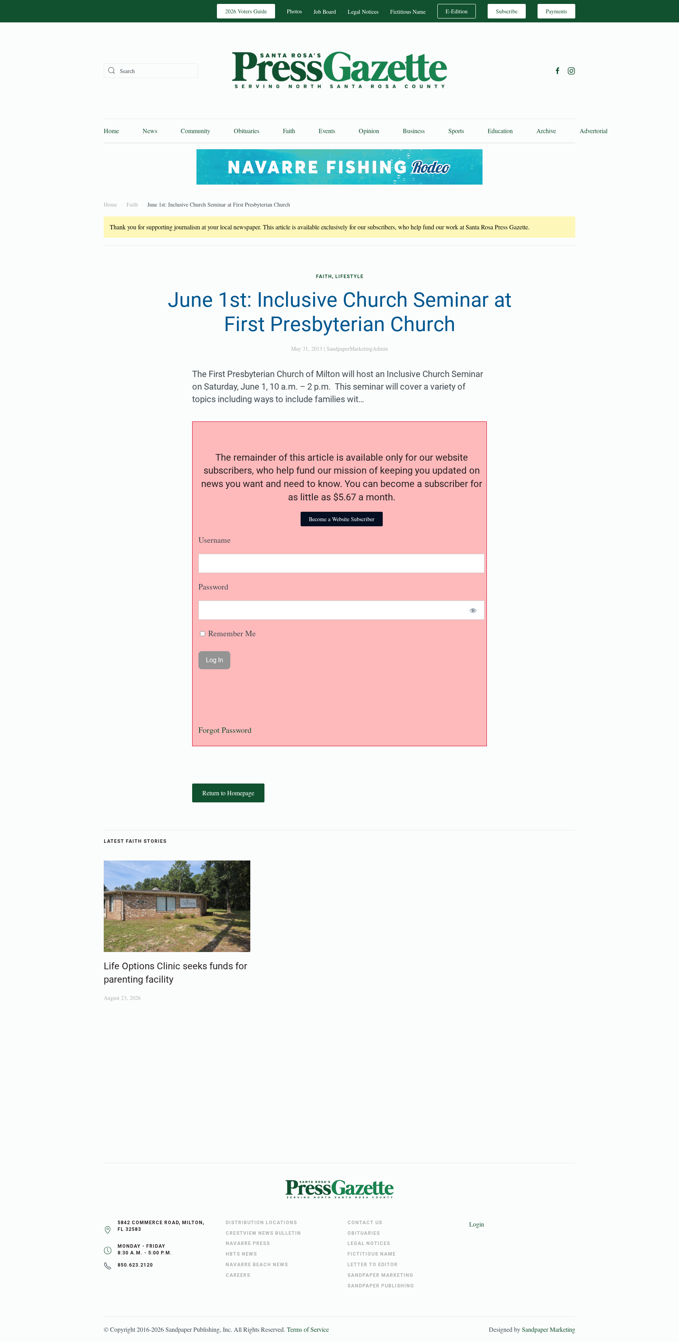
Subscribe (507, 11)
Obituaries (246, 130)
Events (327, 130)
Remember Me (231, 633)
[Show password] (473, 610)
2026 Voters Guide (246, 11)
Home (111, 130)
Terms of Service (308, 1329)
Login (476, 1224)
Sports (456, 130)
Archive (546, 130)
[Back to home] (339, 70)
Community (195, 130)
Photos (294, 11)
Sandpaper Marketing (548, 1329)
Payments (556, 11)
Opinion (369, 130)
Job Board (325, 11)
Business (414, 130)
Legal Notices (363, 11)
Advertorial (593, 130)
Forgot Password (224, 730)
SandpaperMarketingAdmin (357, 348)
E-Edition (457, 11)
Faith (289, 130)
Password (213, 586)
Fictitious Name (408, 11)
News (150, 130)
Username (214, 540)
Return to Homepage (228, 793)
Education (500, 130)
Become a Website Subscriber (341, 519)
